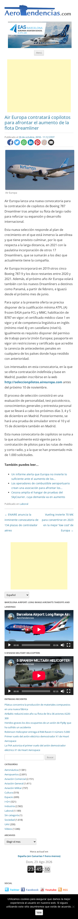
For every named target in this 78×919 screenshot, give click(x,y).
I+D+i (7, 801)
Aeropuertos (12, 774)
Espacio (9, 797)
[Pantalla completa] (68, 645)
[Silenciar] (62, 645)
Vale (39, 912)
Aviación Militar (13, 788)
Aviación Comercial (15, 779)
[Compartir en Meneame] (44, 144)
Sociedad (10, 819)
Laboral (24, 504)
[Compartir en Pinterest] (37, 144)
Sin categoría (12, 815)
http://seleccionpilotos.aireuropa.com (33, 382)
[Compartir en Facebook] (10, 144)
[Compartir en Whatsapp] (24, 144)
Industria (10, 806)
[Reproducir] (9, 645)
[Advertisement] (39, 85)
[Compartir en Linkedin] (31, 144)
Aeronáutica (11, 770)
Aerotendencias (38, 12)
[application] (39, 629)
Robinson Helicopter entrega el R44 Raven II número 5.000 (37, 732)
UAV (7, 824)
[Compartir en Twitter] (17, 144)
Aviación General (14, 783)
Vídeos (8, 829)
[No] (73, 907)
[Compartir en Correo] (51, 144)
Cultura (9, 792)
